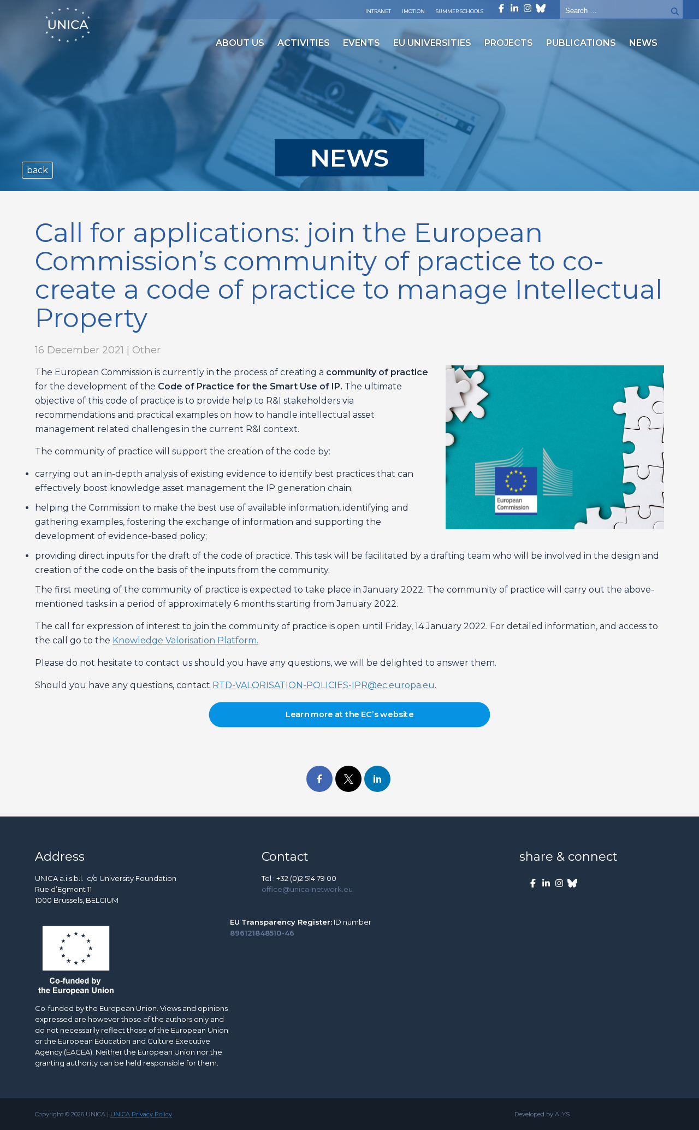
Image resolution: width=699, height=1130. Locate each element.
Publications (581, 43)
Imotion (413, 11)
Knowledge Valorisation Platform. (185, 640)
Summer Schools (459, 11)
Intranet (378, 11)
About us (240, 43)
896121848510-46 (262, 932)
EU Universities (432, 43)
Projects (508, 43)
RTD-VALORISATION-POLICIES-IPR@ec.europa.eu (323, 685)
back (37, 170)
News (643, 43)
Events (361, 43)
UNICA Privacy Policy (141, 1114)
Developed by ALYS (542, 1114)
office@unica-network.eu (307, 889)
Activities (303, 43)
